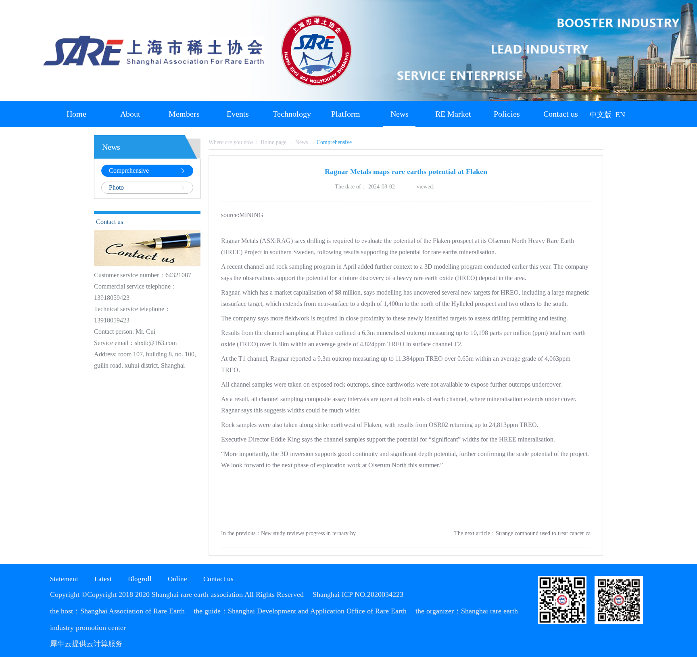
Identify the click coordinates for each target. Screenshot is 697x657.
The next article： (522, 533)
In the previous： (288, 533)
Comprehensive (334, 142)
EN (620, 115)
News (301, 142)
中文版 (600, 115)
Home (76, 113)
